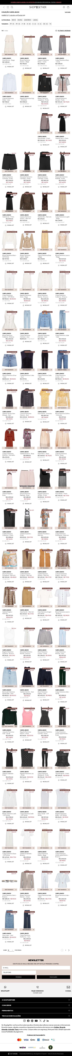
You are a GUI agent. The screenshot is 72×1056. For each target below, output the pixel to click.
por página (18, 950)
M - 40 (28, 24)
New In (14, 20)
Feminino (19, 977)
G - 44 (39, 24)
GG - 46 (45, 24)
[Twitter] (40, 1021)
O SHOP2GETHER (8, 1000)
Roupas (20, 20)
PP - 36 (18, 24)
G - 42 (34, 24)
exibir (5, 950)
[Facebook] (28, 1021)
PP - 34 (12, 24)
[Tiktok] (44, 1021)
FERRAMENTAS (7, 1011)
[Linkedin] (48, 1021)
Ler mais (67, 12)
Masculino (53, 977)
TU (50, 24)
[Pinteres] (32, 1021)
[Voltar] (4, 7)
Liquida (35, 20)
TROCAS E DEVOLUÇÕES (11, 1016)
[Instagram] (24, 1021)
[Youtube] (36, 1021)
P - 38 (23, 24)
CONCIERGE (6, 1005)
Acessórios (27, 20)
